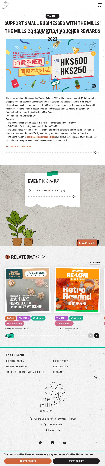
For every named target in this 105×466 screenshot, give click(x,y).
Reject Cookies (76, 461)
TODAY (10, 318)
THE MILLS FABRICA (15, 361)
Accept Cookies (28, 461)
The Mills (24, 318)
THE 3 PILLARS (15, 355)
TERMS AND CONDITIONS (19, 146)
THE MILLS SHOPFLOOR (16, 366)
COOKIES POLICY (60, 361)
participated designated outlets (41, 137)
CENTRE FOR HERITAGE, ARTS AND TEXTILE (25, 372)
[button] (96, 335)
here (91, 454)
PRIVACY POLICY (60, 366)
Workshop (38, 318)
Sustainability (14, 323)
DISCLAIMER (58, 372)
